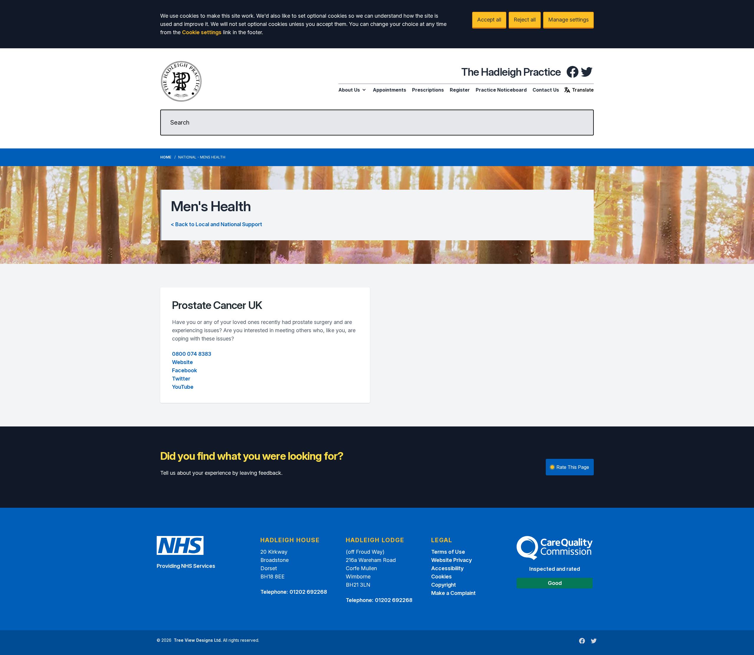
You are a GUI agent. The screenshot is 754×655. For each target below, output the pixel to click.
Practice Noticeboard (501, 90)
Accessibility (447, 568)
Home (165, 157)
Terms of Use (448, 552)
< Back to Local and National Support (216, 224)
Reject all (525, 19)
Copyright (443, 585)
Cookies (441, 576)
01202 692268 (308, 592)
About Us (349, 90)
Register (460, 90)
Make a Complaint (453, 593)
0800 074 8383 (191, 354)
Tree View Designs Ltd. (198, 640)
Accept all (489, 19)
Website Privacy (451, 560)
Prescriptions (428, 90)
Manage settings (568, 19)
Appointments (389, 90)
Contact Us (546, 90)
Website (182, 362)
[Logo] (181, 81)
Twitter (181, 379)
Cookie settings (201, 32)
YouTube (183, 387)
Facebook (184, 370)
